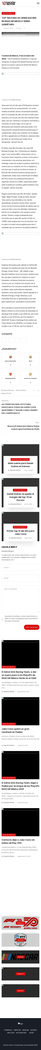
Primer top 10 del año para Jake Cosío (20, 533)
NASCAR (25, 1030)
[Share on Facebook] (4, 340)
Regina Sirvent (6, 393)
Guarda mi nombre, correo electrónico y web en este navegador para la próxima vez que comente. (21, 618)
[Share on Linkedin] (24, 340)
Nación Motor (15, 470)
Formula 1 (8, 1030)
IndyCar (17, 1030)
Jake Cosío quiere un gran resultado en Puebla (15, 730)
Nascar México (8, 13)
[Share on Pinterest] (17, 340)
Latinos (33, 1030)
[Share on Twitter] (10, 340)
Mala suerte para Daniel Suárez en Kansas (20, 465)
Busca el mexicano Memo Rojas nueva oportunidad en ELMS (23, 427)
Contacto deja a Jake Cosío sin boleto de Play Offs (18, 841)
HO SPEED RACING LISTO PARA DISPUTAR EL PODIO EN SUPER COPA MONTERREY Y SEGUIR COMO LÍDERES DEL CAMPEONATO (20, 408)
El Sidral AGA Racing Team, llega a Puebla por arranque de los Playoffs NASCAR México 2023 (20, 786)
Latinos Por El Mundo (20, 459)
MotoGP (10, 1033)
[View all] (20, 923)
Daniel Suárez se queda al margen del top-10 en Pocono (20, 497)
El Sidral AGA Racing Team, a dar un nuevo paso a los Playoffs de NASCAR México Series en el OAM (19, 675)
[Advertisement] (20, 884)
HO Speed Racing (7, 390)
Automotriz (21, 1033)
